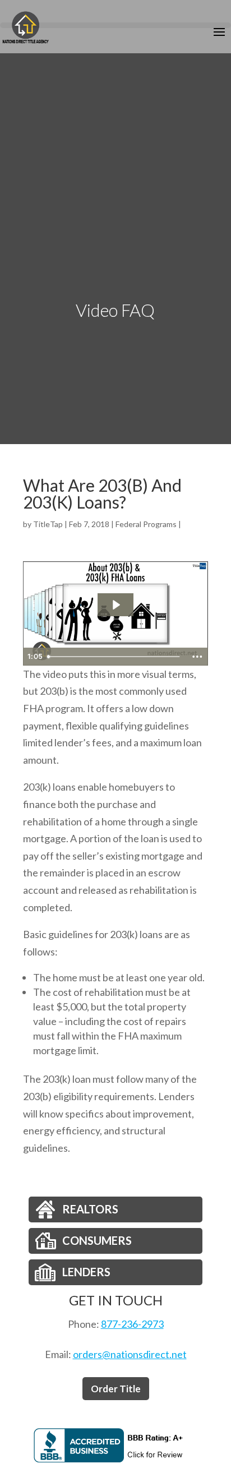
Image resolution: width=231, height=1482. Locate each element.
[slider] (114, 657)
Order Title (116, 1389)
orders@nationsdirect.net (130, 1354)
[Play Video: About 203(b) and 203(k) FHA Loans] (115, 604)
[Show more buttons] (197, 657)
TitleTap (48, 524)
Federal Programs (146, 524)
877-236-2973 (132, 1324)
